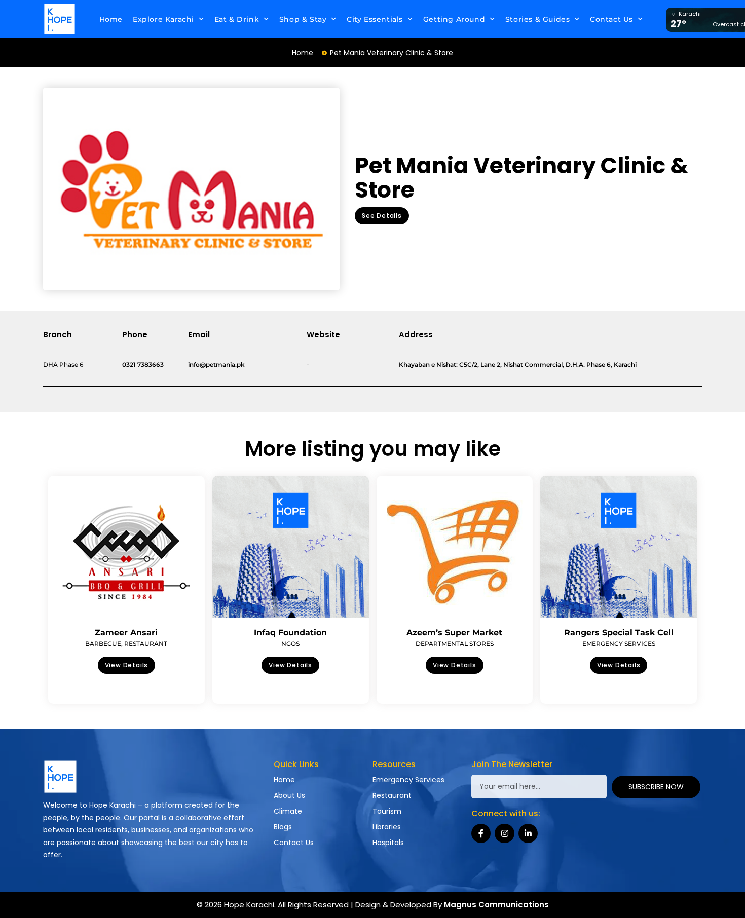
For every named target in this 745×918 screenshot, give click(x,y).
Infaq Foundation (290, 632)
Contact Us (611, 19)
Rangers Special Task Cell (619, 632)
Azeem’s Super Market (454, 632)
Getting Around (454, 19)
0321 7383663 (143, 364)
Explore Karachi (163, 19)
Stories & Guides (537, 19)
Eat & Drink (236, 19)
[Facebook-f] (481, 833)
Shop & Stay (303, 19)
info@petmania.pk (216, 364)
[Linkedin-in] (528, 833)
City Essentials (375, 19)
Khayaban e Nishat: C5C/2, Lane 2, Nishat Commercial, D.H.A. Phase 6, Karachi (518, 364)
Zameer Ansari (126, 632)
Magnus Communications (496, 904)
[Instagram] (504, 833)
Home (111, 19)
